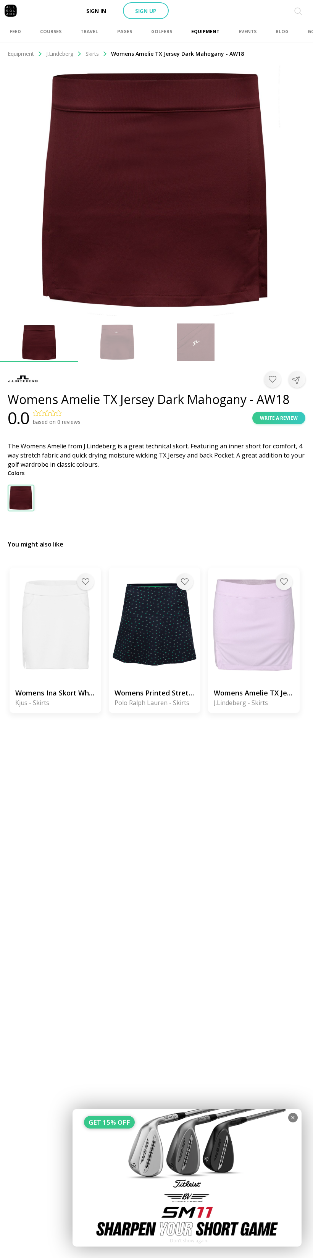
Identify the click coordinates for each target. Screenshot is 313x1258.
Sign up (145, 11)
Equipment (21, 53)
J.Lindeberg (59, 53)
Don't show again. (189, 1240)
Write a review (279, 418)
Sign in (96, 11)
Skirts (92, 53)
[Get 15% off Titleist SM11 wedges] (187, 1178)
